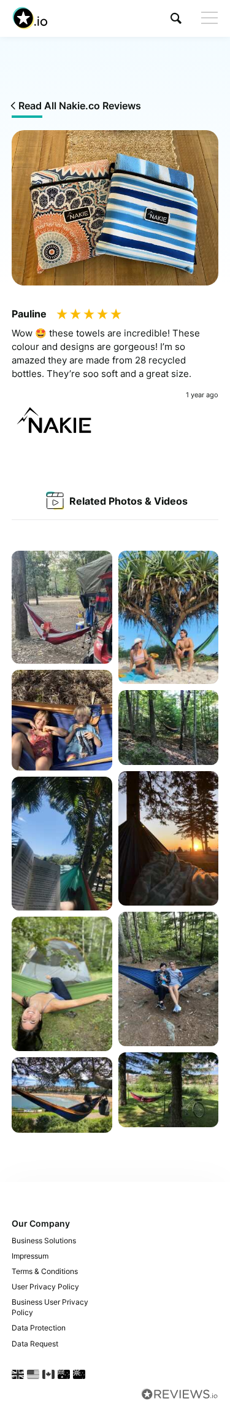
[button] (176, 18)
